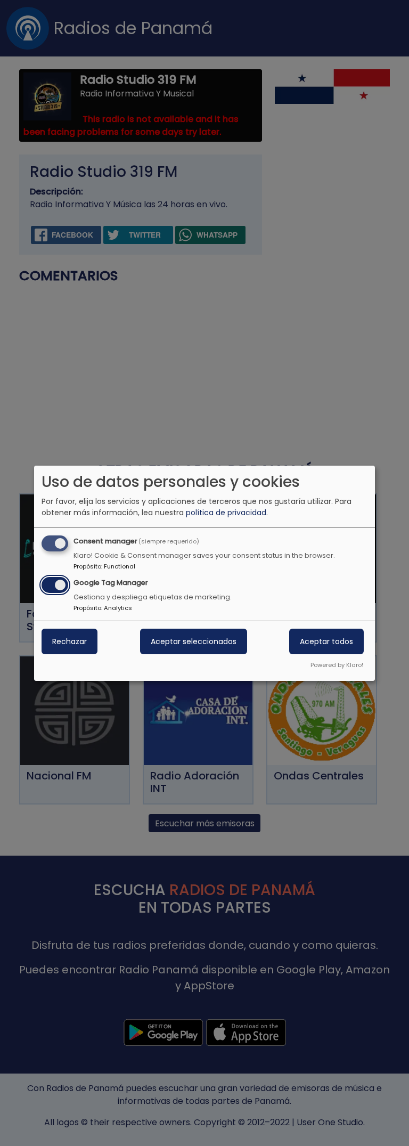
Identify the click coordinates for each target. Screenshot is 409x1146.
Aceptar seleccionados (193, 641)
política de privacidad (226, 512)
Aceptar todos (326, 641)
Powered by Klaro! (336, 665)
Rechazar (69, 641)
